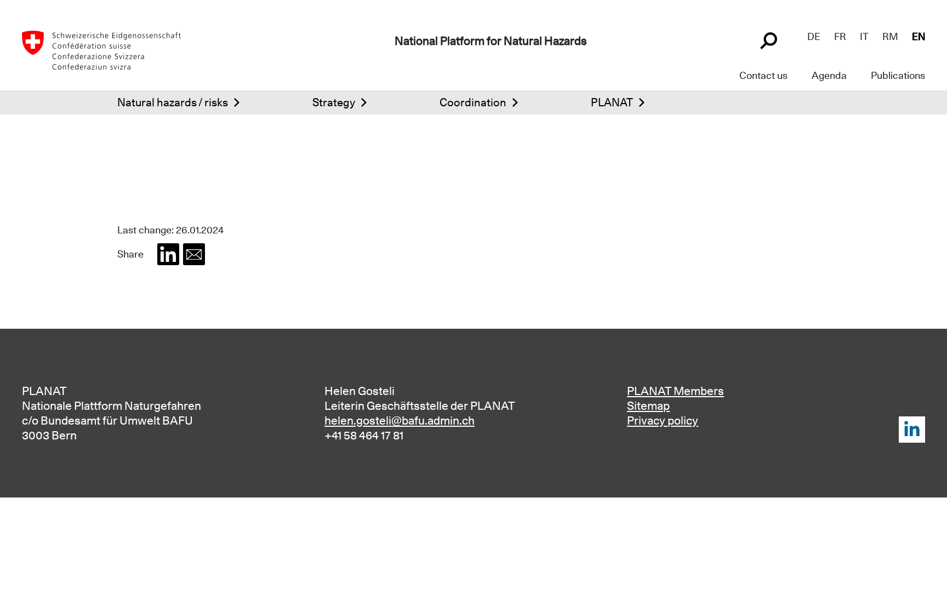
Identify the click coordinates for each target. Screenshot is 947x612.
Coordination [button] (473, 102)
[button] (168, 254)
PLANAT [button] (612, 102)
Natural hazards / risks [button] (172, 102)
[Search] (770, 39)
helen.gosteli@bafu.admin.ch (399, 420)
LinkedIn (912, 429)
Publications (898, 75)
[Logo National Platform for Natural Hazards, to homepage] (101, 49)
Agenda (829, 75)
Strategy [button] (333, 102)
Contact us (763, 75)
